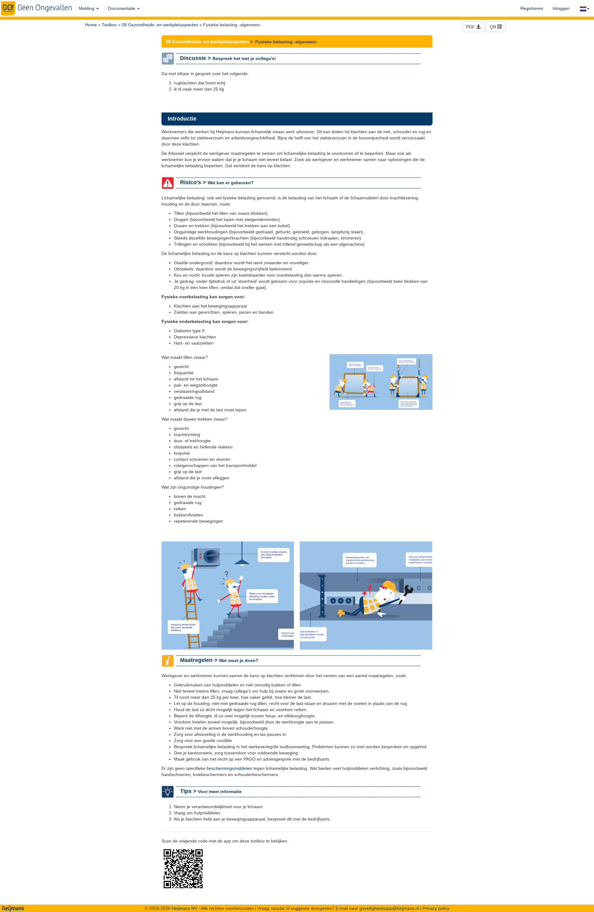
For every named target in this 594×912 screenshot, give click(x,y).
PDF (471, 26)
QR (493, 26)
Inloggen (561, 8)
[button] (584, 8)
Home (91, 24)
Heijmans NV (184, 908)
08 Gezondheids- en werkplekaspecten (160, 24)
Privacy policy (436, 908)
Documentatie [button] (122, 8)
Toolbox (109, 24)
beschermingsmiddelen (229, 768)
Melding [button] (87, 8)
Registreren (531, 8)
